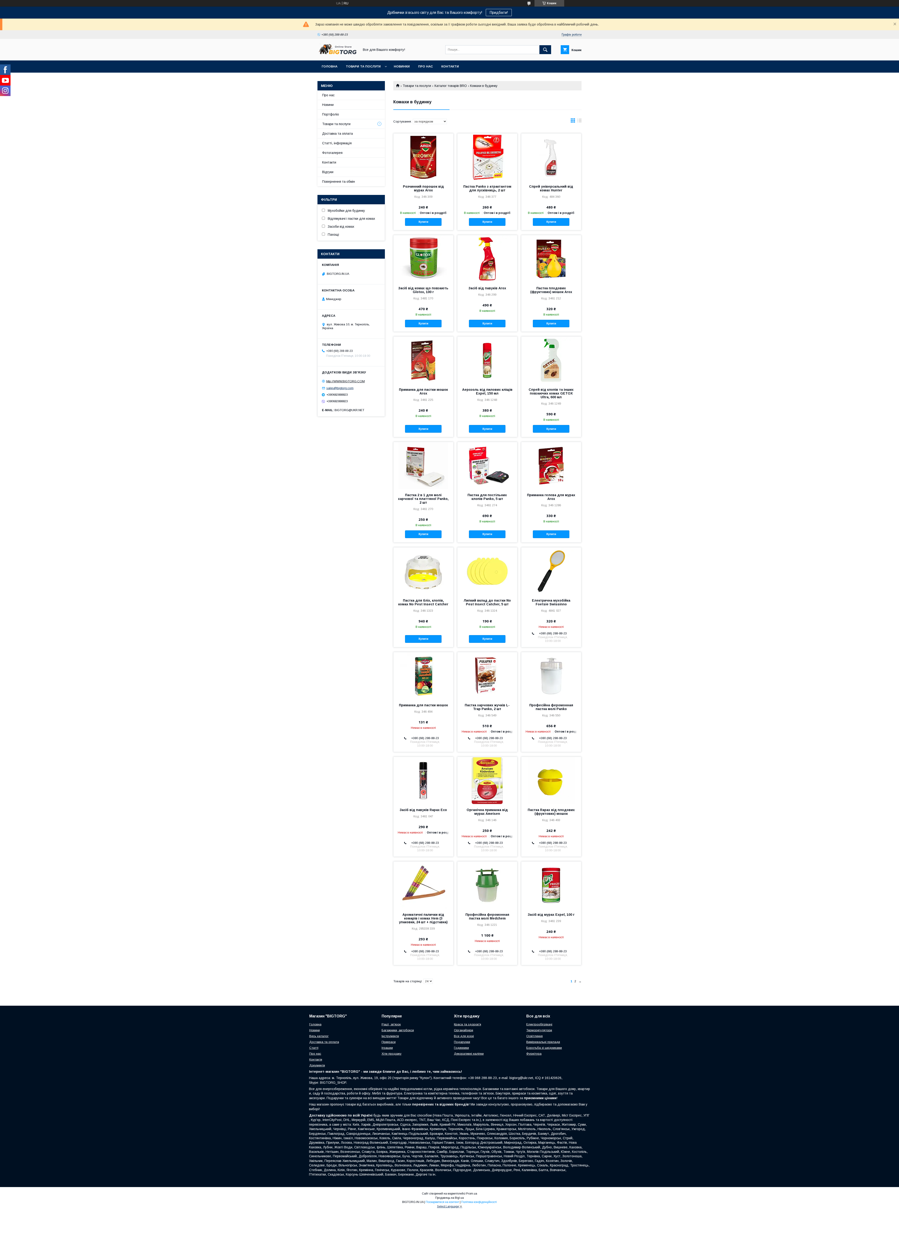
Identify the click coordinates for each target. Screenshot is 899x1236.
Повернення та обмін (338, 181)
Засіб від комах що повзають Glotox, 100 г (423, 290)
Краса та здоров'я (467, 1024)
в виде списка (579, 121)
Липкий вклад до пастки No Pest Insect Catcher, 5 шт (487, 602)
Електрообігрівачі (539, 1024)
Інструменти (390, 1036)
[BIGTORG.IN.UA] (337, 54)
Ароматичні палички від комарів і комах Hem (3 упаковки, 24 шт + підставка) (423, 918)
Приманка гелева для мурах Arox (551, 497)
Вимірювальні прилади (543, 1042)
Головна (329, 66)
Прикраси (389, 1042)
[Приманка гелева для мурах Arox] (551, 465)
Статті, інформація (337, 143)
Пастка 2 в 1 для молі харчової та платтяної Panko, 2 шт (423, 498)
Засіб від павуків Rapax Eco (423, 810)
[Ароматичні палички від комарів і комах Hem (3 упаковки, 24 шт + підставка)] (423, 885)
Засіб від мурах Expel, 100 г (551, 914)
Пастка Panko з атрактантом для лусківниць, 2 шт (487, 188)
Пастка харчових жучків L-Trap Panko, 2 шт (487, 707)
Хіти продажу (392, 1053)
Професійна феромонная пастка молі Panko (551, 707)
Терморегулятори (539, 1030)
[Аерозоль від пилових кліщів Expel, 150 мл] (487, 360)
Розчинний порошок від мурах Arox (423, 188)
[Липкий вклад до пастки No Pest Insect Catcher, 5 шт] (487, 570)
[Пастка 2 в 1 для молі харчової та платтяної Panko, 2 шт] (423, 465)
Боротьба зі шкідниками (544, 1048)
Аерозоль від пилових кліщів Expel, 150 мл (487, 391)
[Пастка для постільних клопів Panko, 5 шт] (487, 465)
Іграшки (387, 1048)
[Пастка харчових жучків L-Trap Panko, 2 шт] (487, 675)
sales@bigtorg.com (340, 388)
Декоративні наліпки (469, 1053)
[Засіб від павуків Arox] (487, 258)
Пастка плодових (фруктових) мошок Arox (551, 290)
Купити (423, 221)
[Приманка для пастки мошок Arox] (423, 360)
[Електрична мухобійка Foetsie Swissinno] (551, 570)
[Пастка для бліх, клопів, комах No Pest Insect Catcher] (423, 570)
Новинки (402, 66)
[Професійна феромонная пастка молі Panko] (551, 675)
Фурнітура (534, 1053)
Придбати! (499, 13)
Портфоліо (330, 114)
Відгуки (327, 172)
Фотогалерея (332, 153)
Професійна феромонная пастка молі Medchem (487, 916)
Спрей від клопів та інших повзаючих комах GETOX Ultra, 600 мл (551, 393)
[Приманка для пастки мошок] (423, 675)
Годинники (461, 1048)
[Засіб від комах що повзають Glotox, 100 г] (423, 258)
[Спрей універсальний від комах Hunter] (551, 157)
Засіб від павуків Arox (487, 288)
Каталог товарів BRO (451, 86)
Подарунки (462, 1042)
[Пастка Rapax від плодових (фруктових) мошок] (551, 780)
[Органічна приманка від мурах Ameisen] (487, 780)
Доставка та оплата (337, 133)
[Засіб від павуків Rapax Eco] (423, 780)
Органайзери (463, 1030)
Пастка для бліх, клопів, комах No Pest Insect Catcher (423, 602)
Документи (317, 1065)
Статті (313, 1048)
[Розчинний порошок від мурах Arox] (423, 157)
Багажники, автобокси (398, 1030)
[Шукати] (545, 49)
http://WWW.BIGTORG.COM (345, 381)
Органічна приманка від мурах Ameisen (487, 811)
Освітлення (534, 1036)
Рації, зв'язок (391, 1024)
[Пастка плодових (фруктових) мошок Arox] (551, 258)
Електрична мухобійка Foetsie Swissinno (551, 602)
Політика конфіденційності (479, 1202)
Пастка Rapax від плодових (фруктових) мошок (551, 811)
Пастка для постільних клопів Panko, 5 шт (487, 497)
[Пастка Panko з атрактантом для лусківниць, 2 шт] (487, 157)
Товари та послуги (363, 66)
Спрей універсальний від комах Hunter (551, 188)
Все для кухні (464, 1036)
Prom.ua (471, 1193)
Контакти (450, 66)
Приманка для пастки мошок (423, 705)
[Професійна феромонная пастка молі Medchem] (487, 885)
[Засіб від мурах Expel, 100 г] (551, 885)
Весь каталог (319, 1036)
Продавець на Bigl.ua (449, 1197)
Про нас (425, 66)
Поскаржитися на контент (442, 1202)
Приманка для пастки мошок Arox (423, 391)
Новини (328, 105)
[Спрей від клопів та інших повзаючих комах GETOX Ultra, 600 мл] (551, 360)
